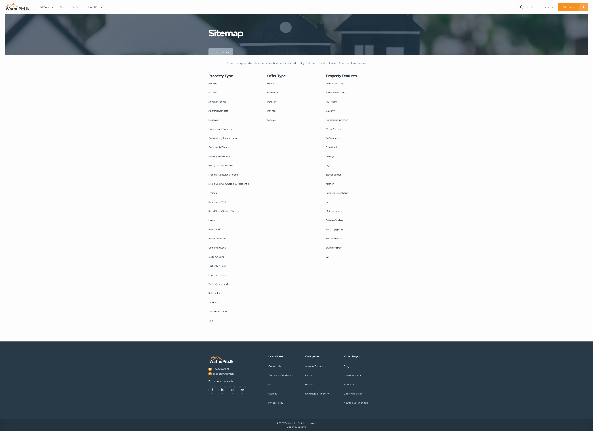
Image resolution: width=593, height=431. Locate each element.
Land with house (217, 275)
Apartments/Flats (218, 110)
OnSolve (301, 426)
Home (214, 52)
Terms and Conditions (280, 375)
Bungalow (213, 120)
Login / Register (353, 393)
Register (548, 7)
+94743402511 (221, 369)
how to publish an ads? (356, 402)
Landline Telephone (337, 193)
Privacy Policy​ (275, 402)
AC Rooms (331, 101)
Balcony (330, 110)
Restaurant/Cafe (217, 202)
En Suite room (333, 138)
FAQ (270, 384)
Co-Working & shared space (224, 138)
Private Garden (334, 220)
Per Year (271, 110)
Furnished (331, 147)
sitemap (272, 393)
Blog (346, 366)
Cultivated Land (217, 266)
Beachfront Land (217, 238)
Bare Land (214, 229)
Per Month (273, 92)
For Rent (77, 7)
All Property (46, 7)
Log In (531, 7)
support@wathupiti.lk (224, 373)
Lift (328, 202)
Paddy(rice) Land (218, 284)
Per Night (272, 101)
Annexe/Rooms (217, 101)
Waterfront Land (217, 311)
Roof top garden (335, 229)
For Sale (271, 120)
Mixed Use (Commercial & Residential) (229, 183)
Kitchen (330, 183)
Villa (210, 320)
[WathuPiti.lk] (18, 7)
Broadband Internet (337, 120)
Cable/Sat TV (333, 129)
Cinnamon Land (217, 247)
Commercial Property (220, 129)
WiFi (328, 256)
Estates (212, 92)
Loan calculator (352, 375)
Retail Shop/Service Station (223, 211)
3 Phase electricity (336, 92)
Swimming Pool (334, 247)
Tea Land (213, 302)
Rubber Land (215, 293)
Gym (328, 165)
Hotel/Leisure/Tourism (220, 165)
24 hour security (334, 83)
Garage (330, 156)
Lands (211, 220)
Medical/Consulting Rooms (223, 174)
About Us (349, 384)
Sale (62, 7)
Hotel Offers (95, 7)
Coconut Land (216, 256)
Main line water (334, 211)
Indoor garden (334, 174)
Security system (334, 238)
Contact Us (274, 366)
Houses (212, 83)
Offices (212, 193)
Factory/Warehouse (219, 156)
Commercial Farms (218, 147)
